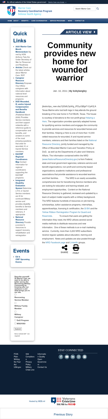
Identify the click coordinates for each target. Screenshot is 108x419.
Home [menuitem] (10, 21)
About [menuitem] (16, 21)
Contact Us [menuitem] (79, 21)
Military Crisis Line (30, 368)
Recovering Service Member (21, 298)
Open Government (42, 362)
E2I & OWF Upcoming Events (23, 259)
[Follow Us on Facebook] (61, 357)
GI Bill (87, 208)
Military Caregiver (18, 315)
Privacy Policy (29, 363)
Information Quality (42, 355)
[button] (57, 2)
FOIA (16, 354)
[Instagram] (78, 357)
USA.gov (17, 367)
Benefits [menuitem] (24, 21)
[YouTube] (67, 357)
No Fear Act (17, 363)
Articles (19, 67)
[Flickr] (84, 357)
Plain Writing (17, 357)
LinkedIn (74, 242)
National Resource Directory (20, 220)
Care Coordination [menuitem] (39, 21)
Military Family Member (21, 307)
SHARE (64, 252)
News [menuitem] (70, 21)
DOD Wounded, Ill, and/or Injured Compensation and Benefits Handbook (23, 106)
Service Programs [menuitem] (57, 21)
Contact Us (42, 367)
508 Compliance (30, 356)
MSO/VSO (21, 324)
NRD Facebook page (55, 242)
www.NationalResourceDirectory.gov (60, 159)
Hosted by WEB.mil (37, 401)
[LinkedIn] (72, 357)
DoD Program (23, 320)
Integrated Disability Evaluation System (20, 184)
